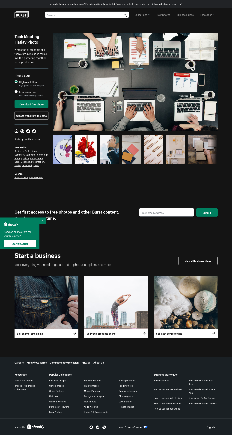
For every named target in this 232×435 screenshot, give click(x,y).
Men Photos (90, 401)
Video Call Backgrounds (96, 412)
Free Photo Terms (37, 362)
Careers (19, 362)
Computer (19, 154)
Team (36, 165)
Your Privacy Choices (131, 427)
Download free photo (31, 104)
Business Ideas (161, 380)
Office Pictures (56, 390)
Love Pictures (126, 401)
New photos (163, 14)
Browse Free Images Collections (25, 387)
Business (19, 151)
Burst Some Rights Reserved (29, 177)
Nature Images (91, 385)
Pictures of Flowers (59, 406)
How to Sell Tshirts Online (167, 408)
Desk (17, 161)
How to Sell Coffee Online (201, 398)
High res (76, 160)
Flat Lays (53, 396)
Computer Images (128, 390)
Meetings (25, 161)
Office (26, 158)
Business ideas (185, 14)
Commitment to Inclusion (64, 362)
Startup (18, 158)
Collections (140, 14)
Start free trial (20, 243)
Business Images (57, 380)
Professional (31, 151)
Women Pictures (57, 401)
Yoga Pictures (91, 406)
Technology (42, 154)
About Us (98, 362)
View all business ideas (198, 261)
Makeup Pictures (127, 380)
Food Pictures (126, 385)
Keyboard (30, 154)
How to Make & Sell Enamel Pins (202, 391)
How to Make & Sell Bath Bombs (200, 382)
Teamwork (27, 165)
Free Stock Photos (24, 380)
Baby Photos (55, 412)
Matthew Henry (32, 139)
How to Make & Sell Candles (202, 403)
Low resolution (27, 92)
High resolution (28, 82)
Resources (206, 14)
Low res (64, 160)
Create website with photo (31, 115)
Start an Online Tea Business (168, 389)
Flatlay (18, 165)
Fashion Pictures (92, 380)
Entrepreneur (36, 158)
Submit (207, 212)
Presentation (37, 161)
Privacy (86, 362)
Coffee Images (56, 385)
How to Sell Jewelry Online (167, 403)
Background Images (94, 396)
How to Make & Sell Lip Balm (168, 398)
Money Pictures (92, 390)
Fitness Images (126, 406)
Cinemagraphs (126, 396)
